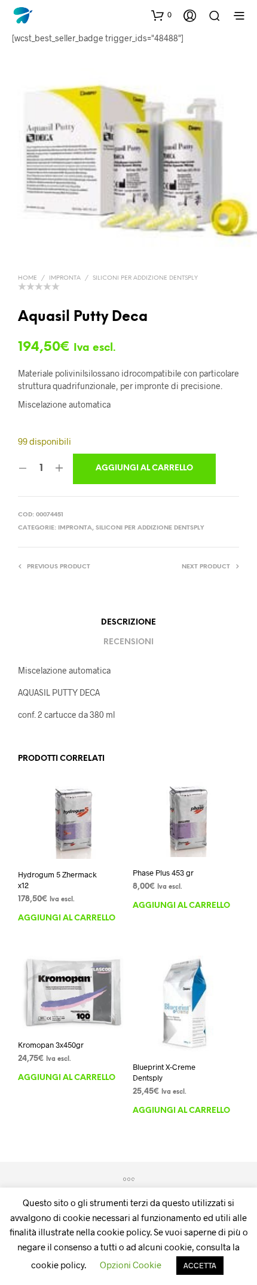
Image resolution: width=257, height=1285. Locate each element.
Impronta (65, 278)
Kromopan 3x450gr (51, 1045)
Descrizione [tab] (128, 622)
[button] (161, 15)
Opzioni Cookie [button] (130, 1264)
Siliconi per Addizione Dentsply (145, 278)
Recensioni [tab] (128, 642)
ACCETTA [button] (199, 1265)
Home (27, 278)
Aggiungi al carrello (66, 918)
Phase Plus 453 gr (163, 872)
